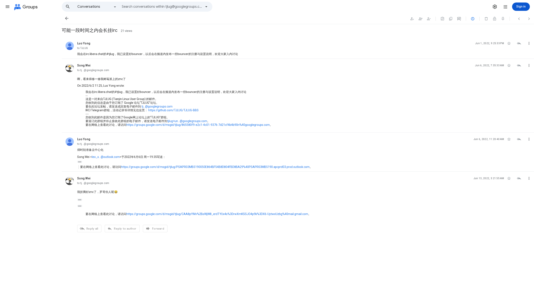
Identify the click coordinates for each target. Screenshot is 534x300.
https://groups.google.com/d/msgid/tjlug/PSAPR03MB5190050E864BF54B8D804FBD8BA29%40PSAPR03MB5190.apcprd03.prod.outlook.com (215, 167)
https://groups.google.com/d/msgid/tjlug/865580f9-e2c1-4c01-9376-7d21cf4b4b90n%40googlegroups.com (198, 124)
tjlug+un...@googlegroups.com (187, 121)
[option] (97, 6)
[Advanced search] (206, 6)
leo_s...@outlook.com (106, 157)
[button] (8, 7)
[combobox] (162, 6)
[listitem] (298, 48)
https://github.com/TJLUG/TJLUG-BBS (173, 110)
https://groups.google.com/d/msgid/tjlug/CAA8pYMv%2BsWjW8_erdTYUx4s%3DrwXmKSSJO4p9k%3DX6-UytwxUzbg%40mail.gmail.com (217, 214)
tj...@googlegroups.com (157, 106)
